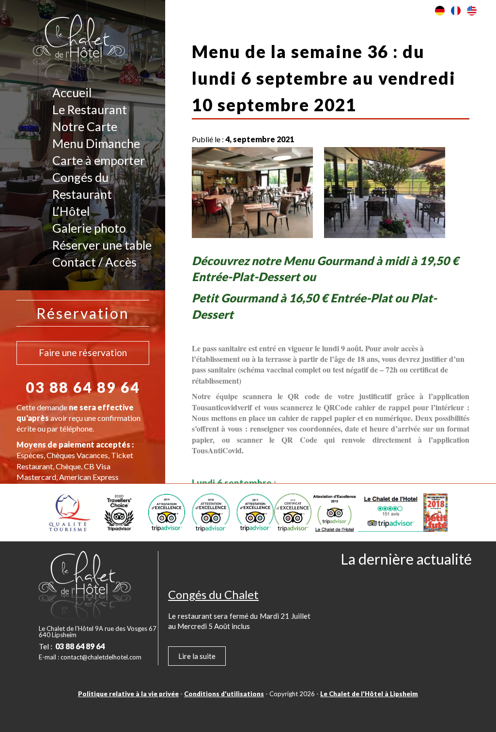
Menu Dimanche (96, 143)
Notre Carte (84, 126)
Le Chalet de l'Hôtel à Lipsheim (369, 694)
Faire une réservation (83, 352)
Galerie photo (89, 228)
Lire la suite (197, 656)
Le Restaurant (89, 109)
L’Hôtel (71, 211)
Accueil (72, 92)
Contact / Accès (94, 261)
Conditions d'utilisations (224, 694)
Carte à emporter (98, 160)
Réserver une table (102, 245)
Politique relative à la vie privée (128, 694)
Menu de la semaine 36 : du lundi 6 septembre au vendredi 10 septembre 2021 (324, 78)
